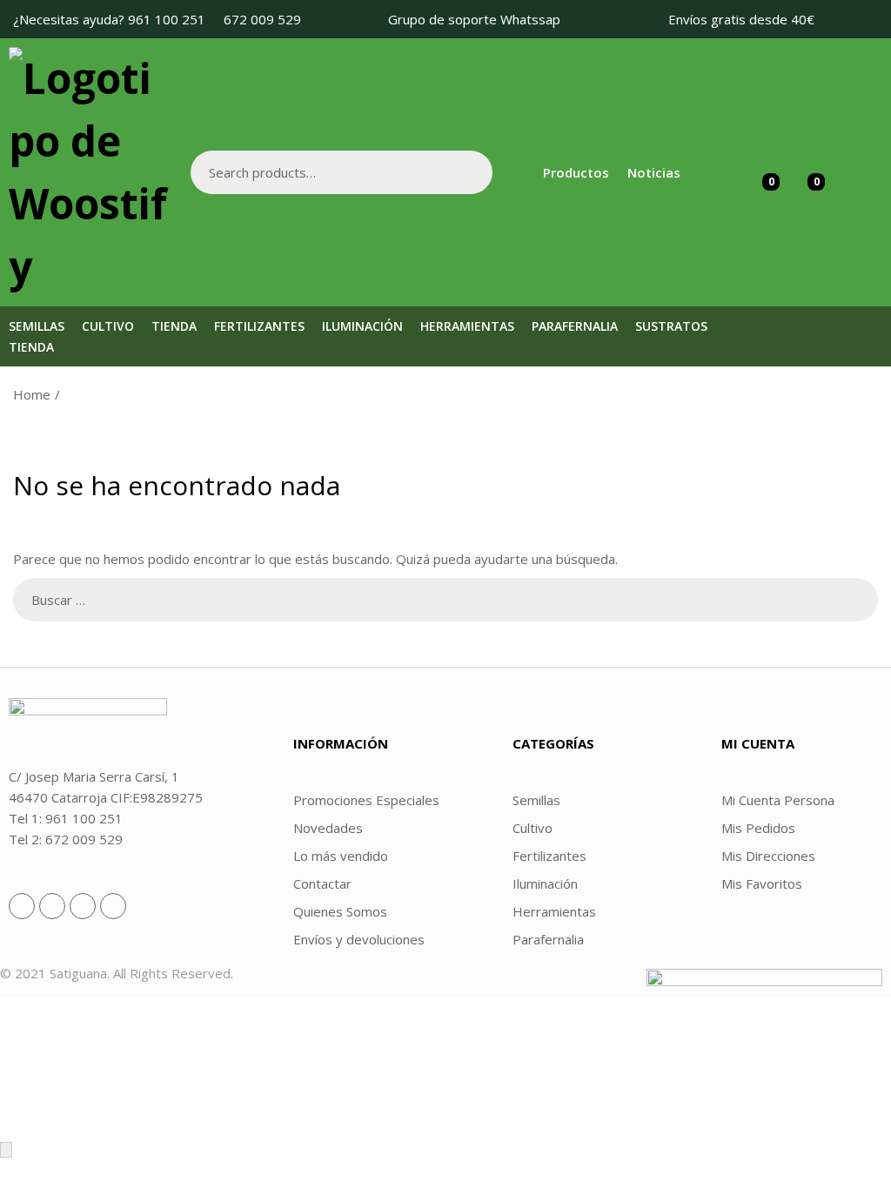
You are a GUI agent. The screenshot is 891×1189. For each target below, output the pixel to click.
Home (31, 394)
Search (471, 172)
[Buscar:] (445, 599)
